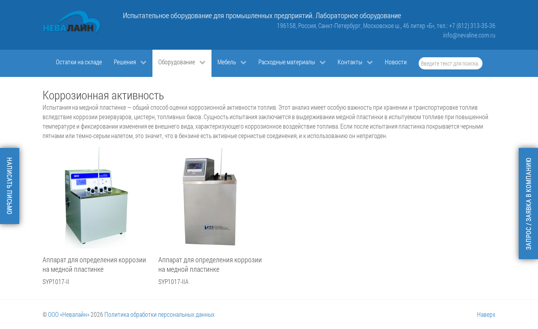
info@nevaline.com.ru (469, 35)
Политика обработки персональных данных (159, 314)
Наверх (486, 314)
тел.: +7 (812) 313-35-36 (466, 25)
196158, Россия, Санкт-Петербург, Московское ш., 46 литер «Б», (357, 25)
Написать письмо (10, 186)
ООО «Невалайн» (68, 314)
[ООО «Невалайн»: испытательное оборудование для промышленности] (72, 22)
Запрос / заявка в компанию (528, 203)
